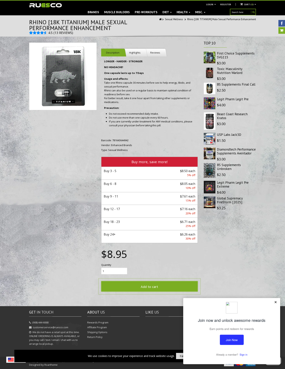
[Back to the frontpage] (160, 19)
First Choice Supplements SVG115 (236, 55)
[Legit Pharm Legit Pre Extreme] (210, 187)
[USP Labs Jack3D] (210, 139)
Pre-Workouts (146, 12)
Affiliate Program (97, 327)
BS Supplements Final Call (236, 84)
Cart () (248, 4)
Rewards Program (97, 322)
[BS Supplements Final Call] (210, 88)
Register (225, 4)
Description (112, 52)
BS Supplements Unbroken (229, 167)
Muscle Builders (117, 12)
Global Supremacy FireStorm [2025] (230, 200)
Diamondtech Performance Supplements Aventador (236, 151)
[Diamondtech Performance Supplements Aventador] (210, 153)
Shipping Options (97, 332)
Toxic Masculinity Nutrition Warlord (229, 71)
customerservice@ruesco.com (50, 327)
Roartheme (51, 364)
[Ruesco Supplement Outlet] (45, 5)
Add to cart (149, 286)
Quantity (106, 265)
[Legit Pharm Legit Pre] (210, 103)
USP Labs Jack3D (229, 134)
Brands (93, 12)
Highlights (135, 52)
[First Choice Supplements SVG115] (210, 57)
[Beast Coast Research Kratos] (210, 121)
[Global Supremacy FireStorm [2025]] (210, 202)
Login (210, 4)
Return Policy (95, 337)
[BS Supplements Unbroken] (210, 170)
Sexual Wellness (174, 19)
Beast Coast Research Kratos (232, 116)
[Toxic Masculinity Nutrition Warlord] (210, 73)
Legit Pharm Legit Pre (233, 99)
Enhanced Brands (121, 145)
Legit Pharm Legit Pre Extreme (233, 184)
